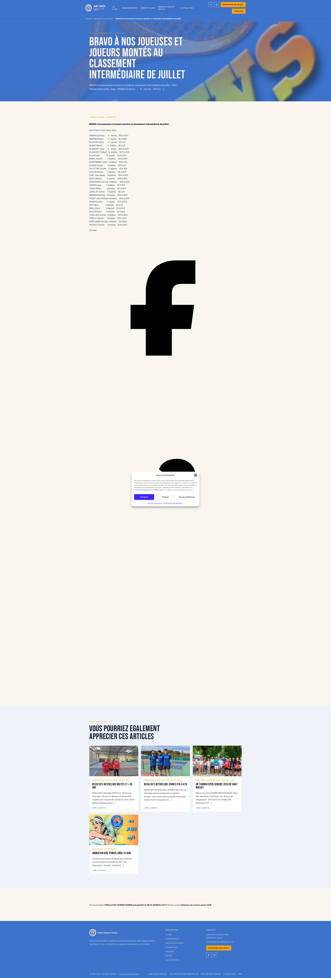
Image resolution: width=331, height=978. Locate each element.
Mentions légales (158, 974)
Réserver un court (233, 4)
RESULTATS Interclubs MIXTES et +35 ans (112, 785)
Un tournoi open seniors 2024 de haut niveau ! (217, 785)
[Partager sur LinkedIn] (165, 536)
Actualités (187, 8)
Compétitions (148, 8)
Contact (238, 11)
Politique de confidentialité (172, 503)
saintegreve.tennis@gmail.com (219, 941)
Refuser (165, 497)
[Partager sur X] (165, 690)
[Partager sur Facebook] (165, 383)
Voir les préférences (187, 497)
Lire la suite (100, 808)
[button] (195, 475)
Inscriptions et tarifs (166, 8)
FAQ (240, 974)
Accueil (88, 19)
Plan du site (230, 974)
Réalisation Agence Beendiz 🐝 (129, 974)
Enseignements (130, 8)
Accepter (144, 497)
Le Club (114, 8)
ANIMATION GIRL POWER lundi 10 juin (111, 853)
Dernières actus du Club (103, 19)
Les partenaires (172, 959)
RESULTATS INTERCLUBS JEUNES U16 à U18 (165, 784)
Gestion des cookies (155, 503)
